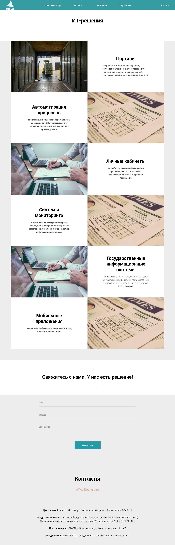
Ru (167, 5)
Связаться (87, 445)
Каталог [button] (78, 5)
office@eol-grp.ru (87, 489)
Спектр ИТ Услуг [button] (52, 5)
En (162, 5)
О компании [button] (101, 5)
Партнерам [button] (125, 5)
